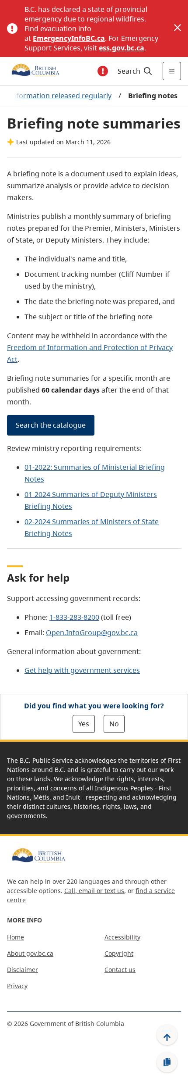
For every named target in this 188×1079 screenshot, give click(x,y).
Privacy (17, 986)
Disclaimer (22, 969)
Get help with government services (82, 670)
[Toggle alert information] (102, 71)
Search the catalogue (51, 425)
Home (15, 937)
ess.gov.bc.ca (121, 48)
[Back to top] (167, 1034)
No (114, 724)
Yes (83, 724)
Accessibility (122, 937)
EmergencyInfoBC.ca (69, 38)
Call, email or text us (94, 890)
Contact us (120, 969)
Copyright (118, 953)
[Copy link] (167, 1062)
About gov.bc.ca (30, 953)
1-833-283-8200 (74, 617)
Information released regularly (60, 95)
